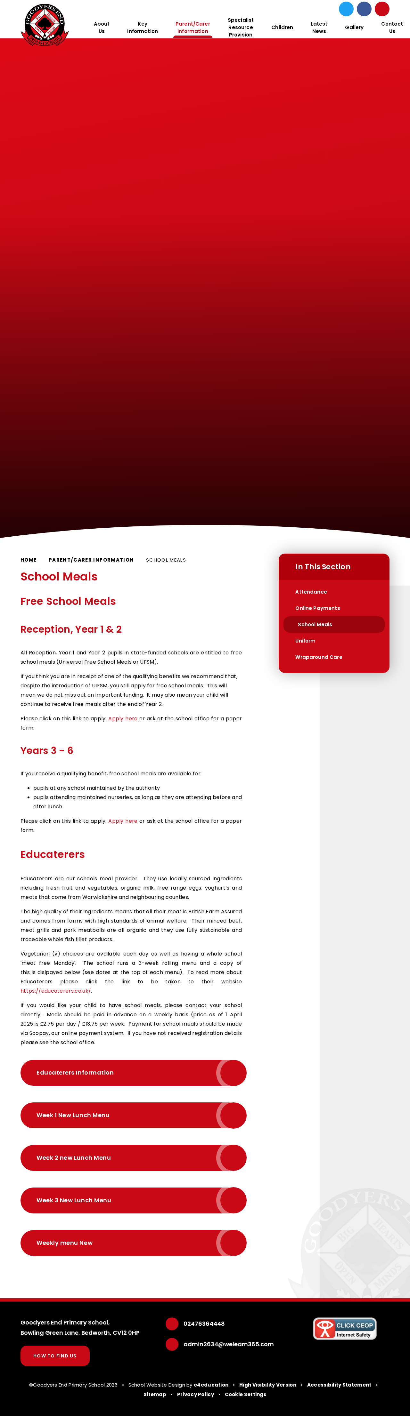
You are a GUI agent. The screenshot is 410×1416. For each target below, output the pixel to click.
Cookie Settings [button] (246, 1394)
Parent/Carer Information (91, 559)
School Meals (166, 559)
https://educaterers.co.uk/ (55, 991)
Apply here (122, 718)
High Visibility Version (267, 1384)
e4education (211, 1384)
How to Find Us (55, 1356)
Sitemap (155, 1394)
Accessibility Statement (339, 1384)
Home (28, 559)
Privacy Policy (195, 1394)
